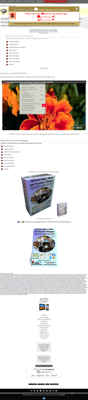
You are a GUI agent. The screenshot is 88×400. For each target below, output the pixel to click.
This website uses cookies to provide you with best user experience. (44, 396)
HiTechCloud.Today (25, 10)
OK (44, 398)
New (16, 10)
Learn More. (62, 395)
